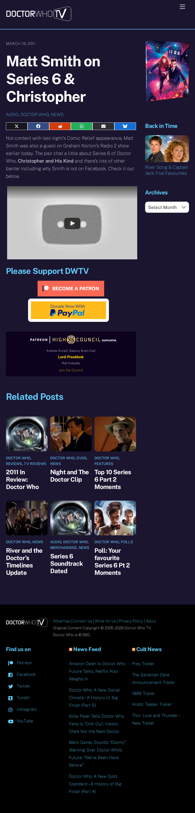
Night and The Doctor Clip (69, 475)
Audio (12, 114)
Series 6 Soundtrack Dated (66, 563)
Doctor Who (34, 114)
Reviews (14, 464)
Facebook (25, 674)
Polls (127, 542)
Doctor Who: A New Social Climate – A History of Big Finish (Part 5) (94, 697)
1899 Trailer (143, 693)
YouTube (24, 720)
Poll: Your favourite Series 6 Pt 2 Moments (112, 561)
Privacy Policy (131, 621)
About (151, 621)
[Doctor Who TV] (38, 19)
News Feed (87, 649)
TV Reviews (35, 464)
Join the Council (71, 370)
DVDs (81, 458)
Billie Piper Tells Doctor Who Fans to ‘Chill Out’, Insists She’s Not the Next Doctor (96, 724)
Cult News (148, 649)
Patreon (23, 662)
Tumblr (22, 697)
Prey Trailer (143, 663)
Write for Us (105, 621)
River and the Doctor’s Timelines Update (24, 561)
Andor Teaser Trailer (152, 704)
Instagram (26, 709)
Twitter (22, 685)
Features (103, 464)
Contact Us (82, 621)
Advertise (61, 621)
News (57, 114)
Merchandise (63, 548)
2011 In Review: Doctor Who (22, 479)
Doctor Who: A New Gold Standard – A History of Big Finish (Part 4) (95, 784)
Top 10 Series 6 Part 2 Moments (112, 479)
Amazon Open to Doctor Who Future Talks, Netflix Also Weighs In (97, 671)
